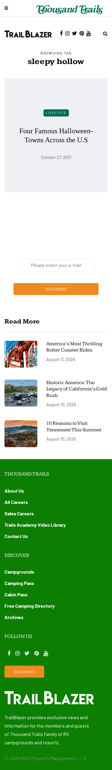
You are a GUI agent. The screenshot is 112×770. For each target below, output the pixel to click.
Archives (13, 617)
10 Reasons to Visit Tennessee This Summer (74, 426)
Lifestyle (56, 112)
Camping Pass (19, 583)
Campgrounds (19, 572)
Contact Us (16, 536)
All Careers (16, 502)
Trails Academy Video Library (35, 525)
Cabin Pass (15, 594)
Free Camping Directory (29, 606)
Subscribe (56, 289)
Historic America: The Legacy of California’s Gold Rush (76, 389)
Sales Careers (19, 513)
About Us (14, 491)
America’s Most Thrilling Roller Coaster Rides (74, 347)
